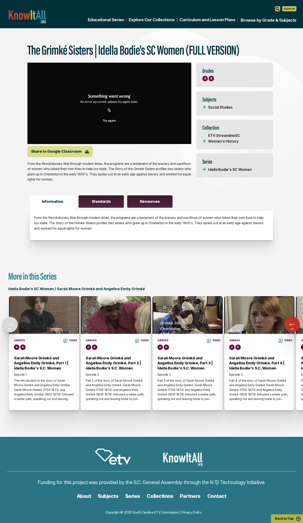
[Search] (277, 8)
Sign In (289, 8)
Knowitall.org (27, 16)
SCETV (115, 457)
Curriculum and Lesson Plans (207, 19)
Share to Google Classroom (56, 151)
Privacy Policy (191, 512)
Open (204, 107)
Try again (109, 120)
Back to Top (284, 518)
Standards (101, 201)
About (84, 496)
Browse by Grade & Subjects (268, 20)
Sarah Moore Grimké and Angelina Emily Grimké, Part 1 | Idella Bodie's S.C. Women (41, 363)
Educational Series (106, 19)
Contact (216, 496)
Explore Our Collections (152, 19)
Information (52, 201)
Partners (190, 496)
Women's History (223, 141)
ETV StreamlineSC (224, 135)
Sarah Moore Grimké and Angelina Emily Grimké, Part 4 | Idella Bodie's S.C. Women (256, 363)
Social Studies (220, 107)
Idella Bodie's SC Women (230, 169)
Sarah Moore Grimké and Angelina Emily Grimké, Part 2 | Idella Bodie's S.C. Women (113, 363)
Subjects (108, 496)
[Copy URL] (109, 110)
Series (132, 496)
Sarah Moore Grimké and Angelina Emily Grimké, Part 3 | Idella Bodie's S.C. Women (185, 363)
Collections (160, 496)
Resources (150, 201)
